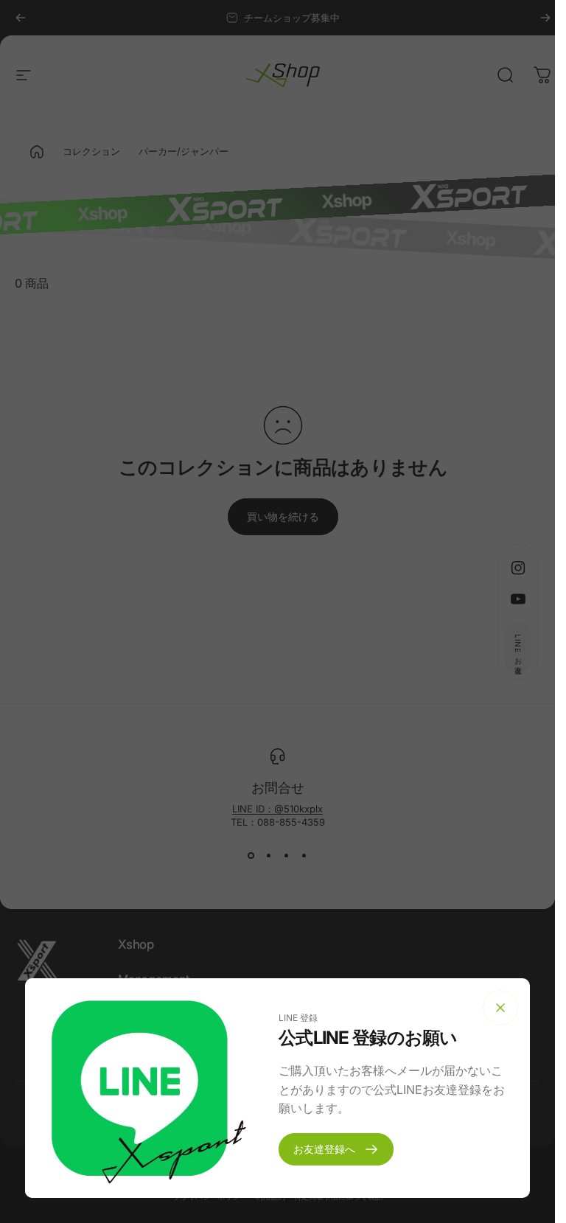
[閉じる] (500, 1007)
